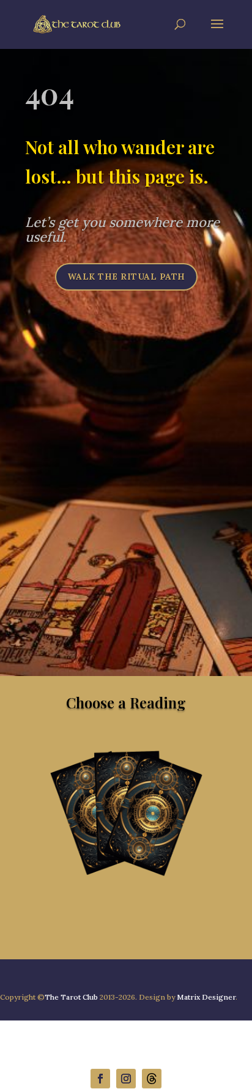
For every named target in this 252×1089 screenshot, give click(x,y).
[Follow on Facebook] (100, 1078)
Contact (84, 1036)
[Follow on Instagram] (126, 1078)
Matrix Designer (206, 997)
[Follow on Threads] (151, 1078)
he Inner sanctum (150, 1036)
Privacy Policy (30, 1036)
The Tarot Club (71, 997)
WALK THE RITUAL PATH (126, 276)
